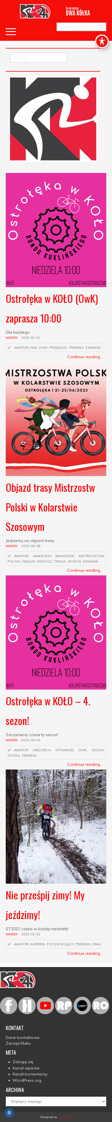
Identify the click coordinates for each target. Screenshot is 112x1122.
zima (96, 944)
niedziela (42, 750)
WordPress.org (27, 1080)
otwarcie (64, 750)
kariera (37, 944)
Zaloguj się (23, 1061)
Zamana (90, 561)
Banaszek (64, 556)
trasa (60, 561)
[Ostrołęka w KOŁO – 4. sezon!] (56, 632)
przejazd (58, 348)
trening (76, 348)
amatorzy (42, 556)
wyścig (74, 561)
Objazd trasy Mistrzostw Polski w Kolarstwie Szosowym (50, 507)
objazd (29, 561)
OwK (43, 348)
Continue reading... (85, 356)
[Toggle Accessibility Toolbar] (102, 41)
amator (21, 348)
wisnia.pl (64, 1117)
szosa (13, 755)
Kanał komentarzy (30, 1074)
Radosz (44, 561)
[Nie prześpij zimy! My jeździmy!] (56, 827)
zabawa (93, 348)
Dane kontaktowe (23, 1037)
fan (33, 348)
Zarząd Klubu (18, 1043)
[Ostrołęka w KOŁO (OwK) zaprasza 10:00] (56, 230)
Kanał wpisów (26, 1068)
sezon (98, 750)
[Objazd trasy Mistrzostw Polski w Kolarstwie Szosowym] (56, 419)
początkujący (60, 944)
